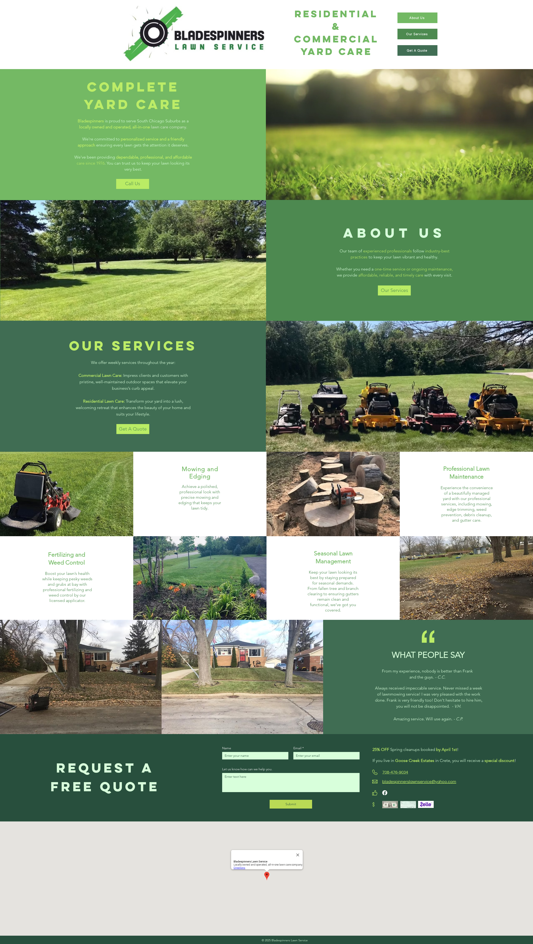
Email (298, 748)
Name (226, 748)
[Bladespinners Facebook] (384, 792)
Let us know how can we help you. (247, 769)
